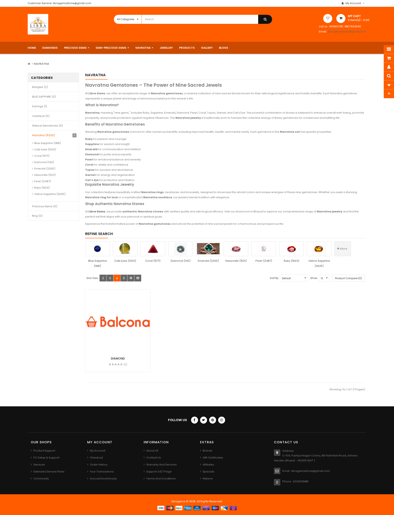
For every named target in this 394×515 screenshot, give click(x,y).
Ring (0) (37, 216)
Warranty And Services (161, 465)
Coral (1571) (41, 156)
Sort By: (274, 278)
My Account (97, 451)
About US (152, 451)
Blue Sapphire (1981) (47, 143)
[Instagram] (221, 420)
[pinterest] (212, 420)
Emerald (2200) (44, 169)
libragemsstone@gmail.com (347, 31)
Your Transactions (102, 472)
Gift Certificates (213, 458)
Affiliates (208, 465)
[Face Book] (194, 420)
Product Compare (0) (348, 278)
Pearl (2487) (42, 181)
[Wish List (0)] (327, 18)
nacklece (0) (40, 116)
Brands (207, 451)
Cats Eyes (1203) (45, 149)
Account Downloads (103, 478)
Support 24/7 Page (159, 472)
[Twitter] (203, 420)
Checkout (96, 458)
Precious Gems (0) (44, 206)
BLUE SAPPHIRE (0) (44, 97)
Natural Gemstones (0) (47, 126)
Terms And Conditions (161, 478)
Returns (208, 478)
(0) (125, 364)
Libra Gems (96, 211)
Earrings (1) (39, 106)
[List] (130, 278)
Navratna (41, 64)
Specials (208, 472)
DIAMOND (118, 358)
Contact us (153, 458)
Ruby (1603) (42, 188)
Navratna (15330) (43, 135)
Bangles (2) (40, 87)
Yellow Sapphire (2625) (49, 194)
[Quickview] (118, 322)
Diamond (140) (44, 162)
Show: (314, 278)
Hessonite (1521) (45, 175)
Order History (99, 465)
